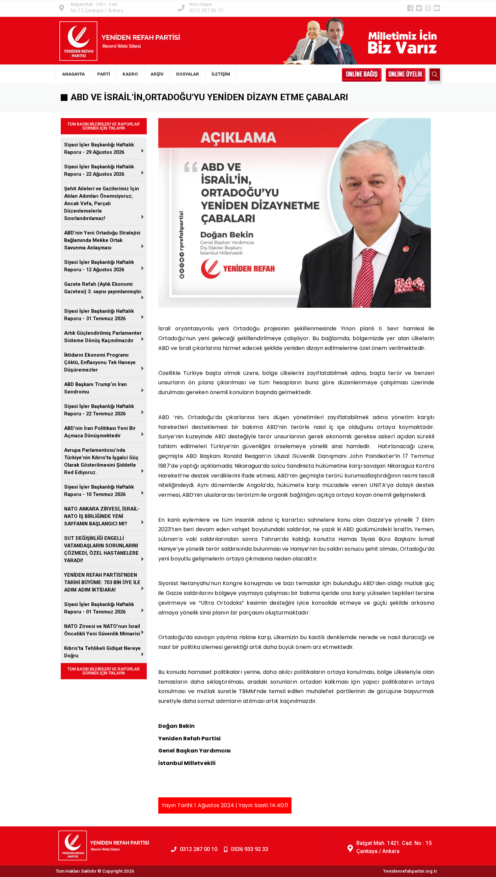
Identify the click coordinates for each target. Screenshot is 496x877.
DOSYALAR (187, 74)
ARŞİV (157, 74)
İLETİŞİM (221, 74)
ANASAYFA (73, 74)
